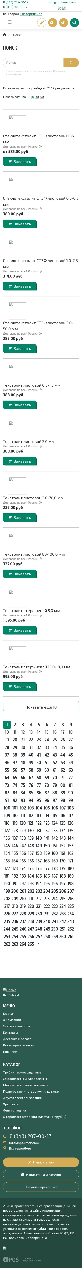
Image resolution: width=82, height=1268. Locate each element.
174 (23, 868)
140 (39, 838)
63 (71, 770)
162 (70, 853)
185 (39, 876)
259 (55, 936)
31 (31, 747)
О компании (12, 1020)
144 (71, 838)
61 (55, 770)
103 (31, 808)
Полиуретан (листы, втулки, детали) (31, 1091)
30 (37, 97)
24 (47, 740)
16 (55, 732)
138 (23, 838)
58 (31, 770)
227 (15, 914)
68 (39, 777)
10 (32, 97)
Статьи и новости (16, 1026)
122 (39, 823)
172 (7, 868)
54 (70, 762)
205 (54, 891)
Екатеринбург (31, 14)
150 (47, 846)
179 (62, 868)
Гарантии (10, 1051)
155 (15, 853)
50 (42, 97)
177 (47, 868)
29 (15, 747)
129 (23, 830)
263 (15, 944)
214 (55, 898)
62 (63, 770)
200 (15, 891)
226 (7, 914)
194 (39, 883)
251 (62, 929)
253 (7, 936)
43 (55, 755)
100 (7, 808)
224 (63, 906)
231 (47, 914)
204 (46, 891)
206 (62, 891)
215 (62, 898)
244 (7, 929)
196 (55, 883)
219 (23, 906)
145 (7, 846)
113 (38, 815)
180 (70, 868)
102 (23, 808)
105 (47, 808)
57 (23, 770)
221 (39, 906)
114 (46, 815)
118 (7, 823)
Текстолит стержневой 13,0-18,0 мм (36, 666)
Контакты (10, 1032)
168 (47, 861)
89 (63, 793)
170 (63, 861)
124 (55, 823)
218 (15, 906)
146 (15, 846)
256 (31, 936)
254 (15, 936)
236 (15, 921)
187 (55, 876)
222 (47, 906)
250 (54, 929)
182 (15, 876)
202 (31, 891)
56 (15, 770)
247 (31, 929)
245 (15, 929)
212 (39, 898)
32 (39, 747)
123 (47, 823)
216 (70, 898)
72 (71, 777)
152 (62, 846)
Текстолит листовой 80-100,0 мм (34, 554)
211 (30, 898)
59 (39, 770)
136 (7, 838)
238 (31, 921)
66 (23, 777)
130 (31, 830)
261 (70, 936)
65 (15, 777)
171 (70, 861)
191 (15, 883)
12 (23, 732)
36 (71, 747)
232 (55, 914)
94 (31, 800)
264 (23, 944)
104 (39, 808)
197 (62, 883)
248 (38, 929)
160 (55, 853)
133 (55, 830)
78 (47, 785)
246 (23, 929)
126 (70, 823)
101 (15, 808)
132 (47, 830)
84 (22, 793)
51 (47, 762)
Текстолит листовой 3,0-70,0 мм (33, 497)
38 (15, 755)
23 (39, 740)
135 (70, 830)
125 (62, 823)
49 (31, 762)
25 (55, 740)
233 (63, 914)
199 (7, 891)
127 (7, 830)
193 (31, 883)
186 (47, 876)
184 (31, 876)
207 (70, 891)
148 (31, 846)
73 (7, 785)
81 (71, 785)
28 (7, 747)
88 (54, 793)
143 (63, 838)
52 (55, 762)
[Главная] (4, 35)
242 (63, 921)
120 (23, 823)
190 (7, 883)
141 (46, 838)
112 (30, 815)
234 (70, 914)
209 (15, 898)
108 (70, 808)
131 (38, 830)
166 (31, 861)
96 (47, 800)
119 (15, 823)
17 (62, 732)
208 (7, 898)
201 (23, 891)
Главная (8, 1013)
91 (7, 800)
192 (23, 883)
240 (46, 921)
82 (7, 793)
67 (31, 777)
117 (70, 815)
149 (39, 846)
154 (7, 853)
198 (71, 883)
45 (70, 755)
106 (55, 808)
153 (70, 846)
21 (23, 740)
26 (63, 740)
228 (23, 914)
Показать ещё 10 (41, 707)
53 (63, 762)
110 (15, 815)
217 (7, 906)
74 (15, 785)
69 (47, 777)
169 (55, 861)
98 (63, 800)
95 (39, 800)
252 (71, 929)
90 (70, 793)
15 (47, 732)
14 (39, 732)
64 (7, 777)
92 (15, 800)
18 (71, 732)
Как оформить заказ (18, 1045)
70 (55, 777)
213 (47, 898)
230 (39, 914)
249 (47, 929)
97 (55, 800)
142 (55, 838)
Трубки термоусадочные (22, 1072)
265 (31, 944)
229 (31, 914)
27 (71, 740)
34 (55, 747)
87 (47, 793)
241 (55, 921)
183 (23, 876)
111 (23, 815)
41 (39, 755)
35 (63, 747)
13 (31, 732)
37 (7, 755)
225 (71, 906)
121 (30, 823)
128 (15, 830)
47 (15, 762)
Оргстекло (11, 1104)
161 (62, 853)
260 (62, 936)
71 (62, 777)
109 (7, 815)
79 (55, 785)
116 (62, 815)
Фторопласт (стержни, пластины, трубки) (34, 1116)
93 (23, 800)
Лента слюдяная (15, 1110)
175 (31, 868)
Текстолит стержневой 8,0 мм (31, 610)
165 (23, 861)
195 (47, 883)
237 (23, 921)
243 (70, 921)
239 (39, 921)
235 (7, 921)
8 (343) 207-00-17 (15, 2)
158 (39, 853)
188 (63, 876)
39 (23, 755)
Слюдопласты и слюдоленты (25, 1078)
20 (15, 740)
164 (15, 861)
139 (31, 838)
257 (39, 936)
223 (55, 906)
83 (15, 793)
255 (23, 936)
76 (31, 785)
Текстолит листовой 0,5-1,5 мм (32, 385)
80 (62, 785)
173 (15, 868)
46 (7, 762)
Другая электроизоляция (22, 1098)
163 (7, 861)
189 (71, 876)
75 (23, 785)
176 (39, 868)
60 (46, 770)
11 (15, 732)
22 (31, 740)
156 (23, 853)
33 (47, 747)
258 (47, 936)
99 (70, 800)
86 (39, 793)
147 (23, 846)
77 (39, 785)
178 (55, 868)
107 (63, 808)
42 (47, 755)
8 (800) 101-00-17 (15, 7)
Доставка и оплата (17, 1039)
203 (39, 891)
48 (22, 762)
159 (47, 853)
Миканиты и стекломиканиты (26, 1085)
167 (39, 861)
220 (31, 906)
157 (31, 853)
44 (62, 755)
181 (7, 876)
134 (63, 830)
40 (30, 755)
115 (54, 815)
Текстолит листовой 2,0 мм (29, 441)
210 (23, 898)
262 (7, 944)
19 (7, 740)
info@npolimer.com (62, 2)
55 (7, 770)
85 (31, 793)
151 (54, 846)
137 (15, 838)
